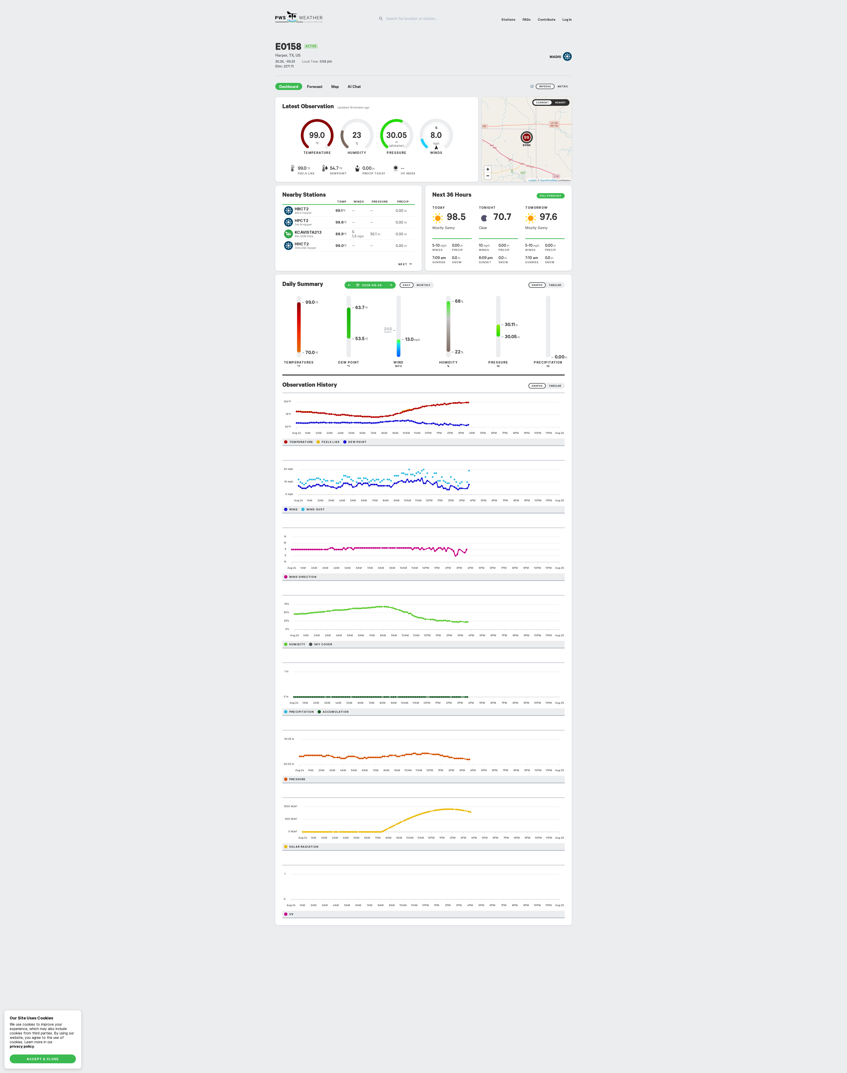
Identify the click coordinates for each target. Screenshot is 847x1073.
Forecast (314, 87)
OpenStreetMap (548, 180)
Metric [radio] (563, 86)
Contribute (546, 19)
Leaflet (532, 180)
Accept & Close (43, 1059)
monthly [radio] (423, 285)
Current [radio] (542, 102)
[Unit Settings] (532, 86)
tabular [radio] (555, 285)
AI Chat (354, 87)
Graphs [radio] (537, 385)
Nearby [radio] (560, 102)
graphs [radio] (537, 285)
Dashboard (288, 87)
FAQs (527, 19)
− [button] (487, 176)
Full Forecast (551, 195)
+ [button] (487, 169)
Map (335, 87)
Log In (567, 19)
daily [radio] (406, 285)
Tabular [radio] (555, 385)
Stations (508, 19)
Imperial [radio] (545, 86)
